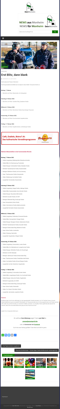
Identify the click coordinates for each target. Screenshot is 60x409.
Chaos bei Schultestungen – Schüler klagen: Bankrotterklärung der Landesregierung (36, 350)
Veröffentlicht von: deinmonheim (9, 78)
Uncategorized (5, 66)
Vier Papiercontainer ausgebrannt (11, 346)
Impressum (5, 396)
